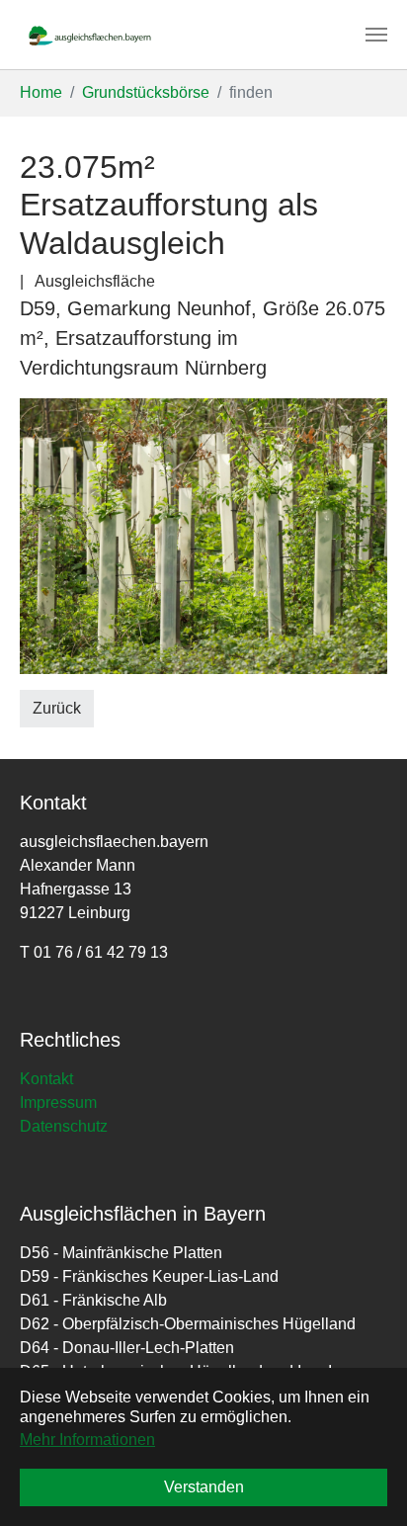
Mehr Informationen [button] (87, 1439)
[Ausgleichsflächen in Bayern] (89, 34)
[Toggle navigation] (376, 34)
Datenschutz (64, 1126)
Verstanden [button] (204, 1487)
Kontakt (46, 1078)
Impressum (58, 1102)
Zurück (57, 708)
